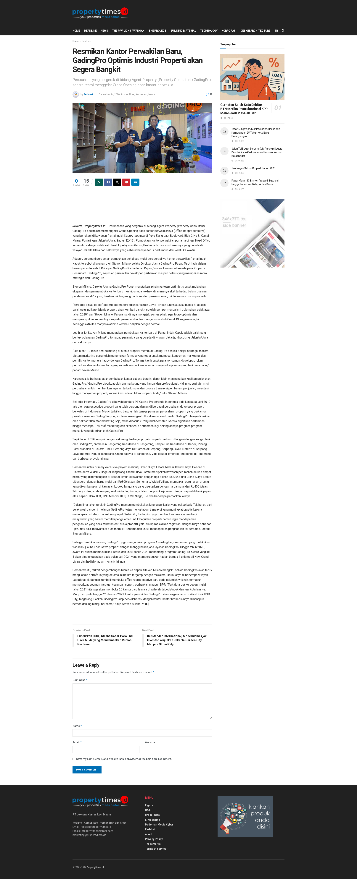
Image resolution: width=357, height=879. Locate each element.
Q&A (147, 810)
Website (150, 742)
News (104, 30)
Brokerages (152, 814)
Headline (90, 30)
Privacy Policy (154, 839)
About (148, 834)
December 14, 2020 (109, 94)
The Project (157, 30)
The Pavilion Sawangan (128, 30)
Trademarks (153, 843)
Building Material (183, 30)
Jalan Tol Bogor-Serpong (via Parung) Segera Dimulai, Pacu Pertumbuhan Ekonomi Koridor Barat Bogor (256, 152)
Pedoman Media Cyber (159, 824)
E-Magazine (152, 819)
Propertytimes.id (95, 867)
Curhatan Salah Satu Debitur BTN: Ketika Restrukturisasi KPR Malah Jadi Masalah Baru (244, 109)
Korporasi (229, 30)
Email (77, 742)
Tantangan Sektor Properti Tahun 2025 (253, 168)
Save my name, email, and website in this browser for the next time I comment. (124, 758)
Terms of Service (155, 848)
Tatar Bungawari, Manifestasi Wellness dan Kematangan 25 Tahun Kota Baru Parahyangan (255, 132)
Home (76, 30)
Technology (209, 30)
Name (77, 726)
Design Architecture (255, 30)
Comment (80, 680)
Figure (149, 805)
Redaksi (88, 94)
